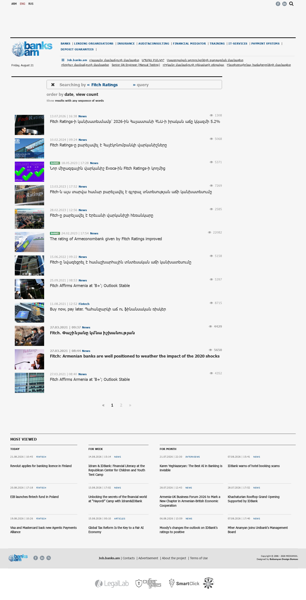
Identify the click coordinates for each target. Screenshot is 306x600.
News (117, 456)
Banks (66, 43)
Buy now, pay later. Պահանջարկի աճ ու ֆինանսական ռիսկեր (108, 308)
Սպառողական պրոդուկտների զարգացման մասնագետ (205, 60)
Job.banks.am (77, 60)
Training (217, 43)
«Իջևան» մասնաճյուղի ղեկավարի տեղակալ (193, 64)
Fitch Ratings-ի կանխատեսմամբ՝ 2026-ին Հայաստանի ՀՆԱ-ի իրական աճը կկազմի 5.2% (135, 121)
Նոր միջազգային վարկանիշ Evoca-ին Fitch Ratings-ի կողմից (107, 168)
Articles (119, 518)
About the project (174, 558)
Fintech (41, 456)
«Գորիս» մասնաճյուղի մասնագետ (85, 64)
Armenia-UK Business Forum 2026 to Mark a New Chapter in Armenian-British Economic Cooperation (190, 501)
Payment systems (265, 43)
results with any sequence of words (79, 100)
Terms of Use (199, 558)
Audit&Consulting (153, 43)
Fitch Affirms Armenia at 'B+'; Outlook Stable (90, 285)
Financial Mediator (189, 43)
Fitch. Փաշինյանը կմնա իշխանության (92, 332)
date (69, 94)
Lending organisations (94, 43)
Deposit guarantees (77, 49)
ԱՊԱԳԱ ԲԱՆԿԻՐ (153, 60)
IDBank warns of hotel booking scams (254, 466)
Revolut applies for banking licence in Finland (41, 466)
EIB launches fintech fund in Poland (34, 497)
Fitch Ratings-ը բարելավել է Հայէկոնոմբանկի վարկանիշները (108, 144)
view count (87, 94)
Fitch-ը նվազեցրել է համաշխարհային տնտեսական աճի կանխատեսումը (120, 261)
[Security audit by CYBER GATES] (148, 584)
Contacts (129, 558)
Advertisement (148, 558)
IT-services (238, 43)
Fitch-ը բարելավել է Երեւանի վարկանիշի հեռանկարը (101, 215)
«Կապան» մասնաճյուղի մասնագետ (114, 60)
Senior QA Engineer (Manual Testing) (136, 64)
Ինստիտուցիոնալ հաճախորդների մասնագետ (259, 64)
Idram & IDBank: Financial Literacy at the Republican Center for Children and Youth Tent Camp (116, 470)
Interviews (192, 456)
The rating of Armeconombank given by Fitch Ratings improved (106, 238)
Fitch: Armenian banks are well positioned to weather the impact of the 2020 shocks (135, 355)
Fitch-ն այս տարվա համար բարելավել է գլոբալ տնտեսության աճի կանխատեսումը (131, 191)
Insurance (126, 43)
